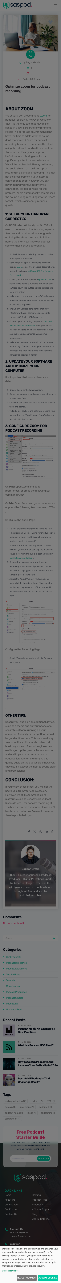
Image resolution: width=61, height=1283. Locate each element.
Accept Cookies (47, 1278)
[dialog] (30, 1264)
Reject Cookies (26, 1278)
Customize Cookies (11, 1271)
